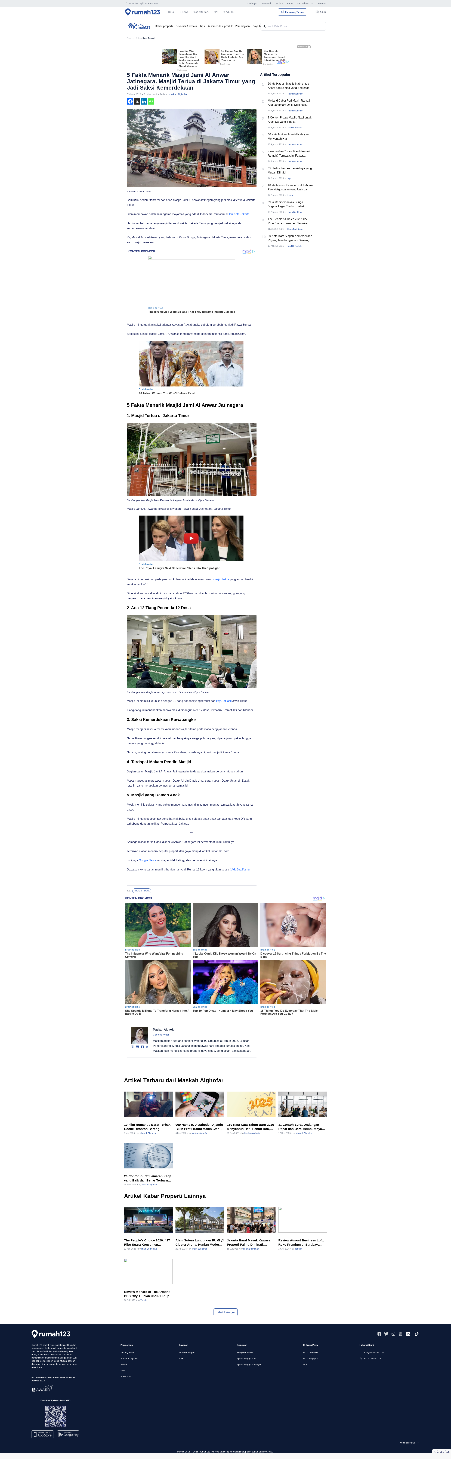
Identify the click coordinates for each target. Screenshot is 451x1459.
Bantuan (322, 3)
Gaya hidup (259, 26)
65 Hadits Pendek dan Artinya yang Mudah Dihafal (290, 170)
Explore (279, 3)
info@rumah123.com (374, 1352)
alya (290, 178)
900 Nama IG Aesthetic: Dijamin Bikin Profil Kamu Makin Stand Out (199, 1127)
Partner (124, 1364)
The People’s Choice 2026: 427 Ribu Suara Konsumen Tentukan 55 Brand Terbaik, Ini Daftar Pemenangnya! (290, 222)
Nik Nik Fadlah (295, 127)
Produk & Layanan (129, 1358)
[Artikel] (139, 26)
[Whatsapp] (151, 101)
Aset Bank (266, 3)
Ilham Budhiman (295, 94)
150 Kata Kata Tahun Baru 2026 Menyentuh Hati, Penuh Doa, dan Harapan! (250, 1127)
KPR (181, 1358)
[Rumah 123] (142, 12)
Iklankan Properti (187, 1352)
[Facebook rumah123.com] (379, 1334)
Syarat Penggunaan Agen (249, 1364)
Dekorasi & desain (186, 26)
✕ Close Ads (442, 1451)
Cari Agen (252, 3)
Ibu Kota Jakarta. (240, 214)
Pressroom (126, 1376)
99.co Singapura (311, 1358)
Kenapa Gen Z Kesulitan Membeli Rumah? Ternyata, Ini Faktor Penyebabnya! (289, 154)
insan (290, 195)
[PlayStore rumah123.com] (68, 1435)
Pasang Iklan (294, 12)
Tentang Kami (127, 1352)
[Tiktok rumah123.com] (416, 1334)
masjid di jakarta (142, 891)
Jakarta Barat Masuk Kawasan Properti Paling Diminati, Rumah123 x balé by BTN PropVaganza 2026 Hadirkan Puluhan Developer (249, 1243)
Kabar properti (164, 26)
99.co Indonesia (310, 1352)
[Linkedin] (144, 101)
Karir (123, 1370)
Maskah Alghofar (177, 94)
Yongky (298, 1249)
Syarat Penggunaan (246, 1358)
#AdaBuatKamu (240, 869)
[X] (137, 101)
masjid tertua (221, 579)
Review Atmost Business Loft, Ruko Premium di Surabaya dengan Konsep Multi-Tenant (301, 1243)
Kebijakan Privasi (245, 1352)
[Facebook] (130, 101)
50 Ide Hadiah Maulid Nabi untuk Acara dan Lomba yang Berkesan (289, 85)
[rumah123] (51, 1334)
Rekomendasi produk (220, 26)
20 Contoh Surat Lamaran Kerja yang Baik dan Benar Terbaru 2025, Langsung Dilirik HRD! (147, 1178)
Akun (323, 12)
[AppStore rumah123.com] (43, 1434)
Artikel (138, 38)
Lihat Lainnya (226, 1312)
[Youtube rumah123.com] (400, 1334)
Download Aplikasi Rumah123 (143, 3)
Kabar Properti (149, 38)
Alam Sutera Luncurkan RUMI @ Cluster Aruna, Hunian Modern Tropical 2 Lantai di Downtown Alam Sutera (199, 1243)
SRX (305, 1364)
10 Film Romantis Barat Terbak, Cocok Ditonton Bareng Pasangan (147, 1127)
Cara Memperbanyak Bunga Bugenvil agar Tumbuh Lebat (286, 204)
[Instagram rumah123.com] (393, 1334)
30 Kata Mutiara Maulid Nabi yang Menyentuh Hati (289, 136)
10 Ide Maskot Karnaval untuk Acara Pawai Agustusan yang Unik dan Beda (290, 188)
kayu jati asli (223, 700)
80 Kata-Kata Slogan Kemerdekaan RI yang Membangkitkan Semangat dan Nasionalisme (290, 238)
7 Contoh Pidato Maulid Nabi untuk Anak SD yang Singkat (289, 119)
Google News (147, 860)
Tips (202, 26)
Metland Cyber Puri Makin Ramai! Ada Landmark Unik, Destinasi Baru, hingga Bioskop (289, 103)
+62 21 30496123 (372, 1358)
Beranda (130, 38)
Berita (290, 3)
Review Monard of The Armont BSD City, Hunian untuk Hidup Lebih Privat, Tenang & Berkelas (148, 1294)
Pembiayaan (242, 26)
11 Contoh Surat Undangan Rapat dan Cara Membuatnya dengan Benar (300, 1127)
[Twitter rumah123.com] (386, 1334)
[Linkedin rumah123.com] (408, 1334)
